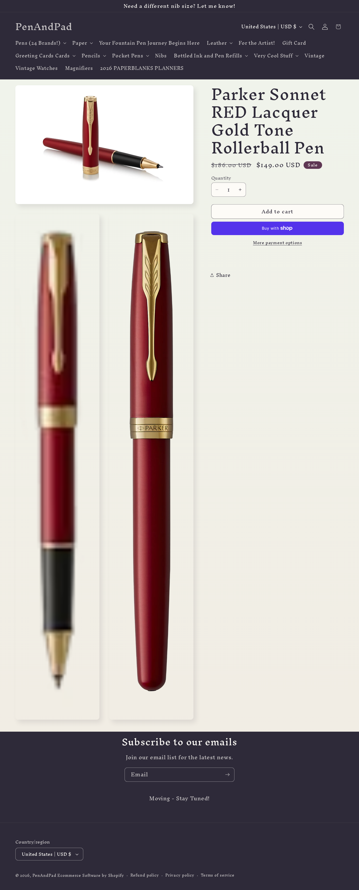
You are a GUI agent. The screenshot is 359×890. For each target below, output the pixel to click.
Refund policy (144, 875)
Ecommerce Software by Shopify (90, 875)
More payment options (277, 242)
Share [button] (223, 274)
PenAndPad (44, 875)
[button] (40, 43)
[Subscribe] (227, 775)
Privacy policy (179, 875)
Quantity (221, 178)
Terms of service (217, 875)
